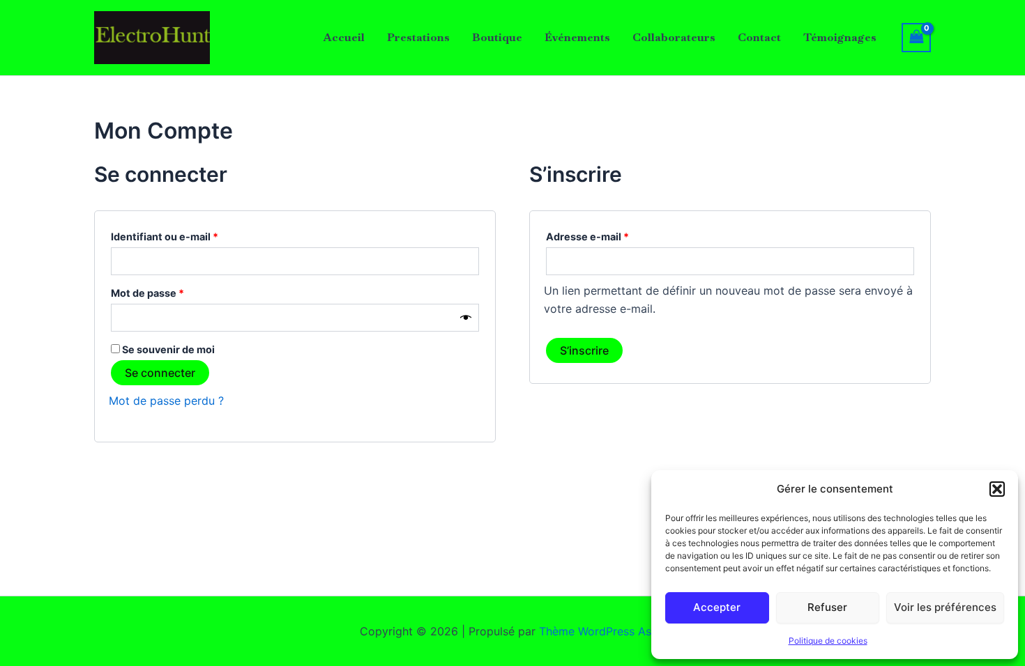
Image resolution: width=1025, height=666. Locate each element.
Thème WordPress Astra (602, 631)
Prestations (418, 37)
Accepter (717, 607)
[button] (997, 489)
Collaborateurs (673, 37)
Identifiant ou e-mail (192, 234)
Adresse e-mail (614, 234)
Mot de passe (174, 291)
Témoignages (839, 37)
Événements (577, 37)
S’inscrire (584, 350)
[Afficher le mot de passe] (465, 317)
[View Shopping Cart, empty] (916, 37)
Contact (759, 37)
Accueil (344, 37)
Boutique (497, 37)
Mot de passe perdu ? (166, 401)
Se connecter (160, 373)
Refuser (827, 607)
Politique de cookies (828, 640)
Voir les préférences (945, 607)
